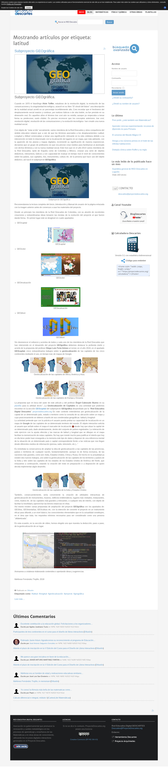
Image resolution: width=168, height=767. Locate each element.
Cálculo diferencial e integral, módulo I (30, 698)
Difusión (30, 590)
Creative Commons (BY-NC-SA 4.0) (84, 739)
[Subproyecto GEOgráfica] (60, 74)
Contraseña (116, 78)
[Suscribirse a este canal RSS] (105, 49)
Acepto (28, 8)
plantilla (18, 406)
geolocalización (56, 594)
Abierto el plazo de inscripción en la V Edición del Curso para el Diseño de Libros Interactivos (54, 648)
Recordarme (116, 88)
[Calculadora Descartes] (133, 244)
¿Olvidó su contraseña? (122, 98)
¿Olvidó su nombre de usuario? (126, 104)
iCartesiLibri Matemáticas (59, 698)
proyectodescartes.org (42, 412)
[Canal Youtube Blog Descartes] (133, 216)
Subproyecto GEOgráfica (34, 51)
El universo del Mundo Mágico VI (126, 135)
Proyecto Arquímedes (124, 741)
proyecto (68, 594)
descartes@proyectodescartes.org (133, 194)
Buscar (109, 22)
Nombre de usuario (119, 69)
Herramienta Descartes (125, 737)
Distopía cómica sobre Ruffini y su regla (129, 150)
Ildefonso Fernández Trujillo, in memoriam (31, 681)
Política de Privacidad (14, 4)
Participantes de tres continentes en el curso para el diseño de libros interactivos (48, 632)
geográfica (79, 594)
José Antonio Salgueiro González (42, 643)
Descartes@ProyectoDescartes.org (127, 728)
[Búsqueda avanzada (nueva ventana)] (126, 49)
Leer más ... (20, 599)
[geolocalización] (59, 550)
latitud (35, 594)
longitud (43, 594)
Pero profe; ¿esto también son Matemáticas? (131, 120)
